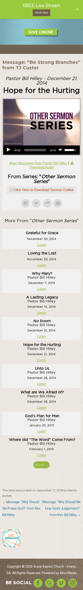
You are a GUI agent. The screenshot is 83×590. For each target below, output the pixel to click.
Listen (41, 245)
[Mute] (61, 150)
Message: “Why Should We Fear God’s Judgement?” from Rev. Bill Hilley (61, 508)
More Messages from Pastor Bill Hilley (38, 163)
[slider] (35, 150)
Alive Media (68, 573)
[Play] (9, 150)
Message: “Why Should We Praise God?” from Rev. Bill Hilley (21, 508)
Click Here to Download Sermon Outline (44, 190)
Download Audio (42, 167)
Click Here (41, 12)
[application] (41, 150)
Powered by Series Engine (41, 477)
